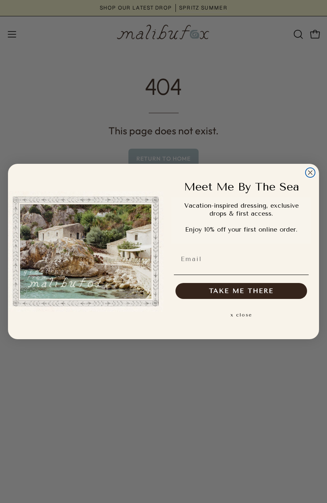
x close (241, 315)
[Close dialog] (310, 172)
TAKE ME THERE (241, 291)
